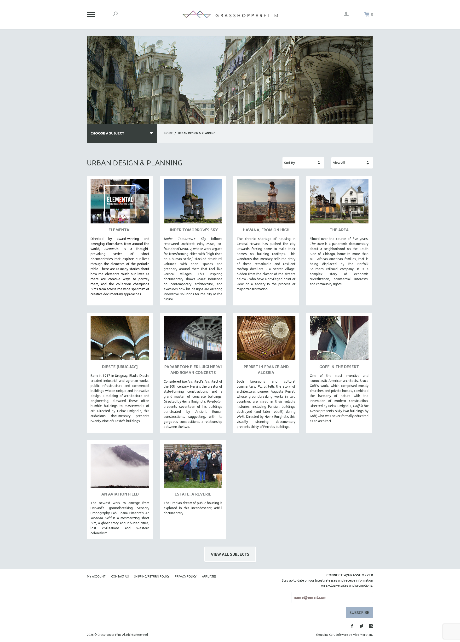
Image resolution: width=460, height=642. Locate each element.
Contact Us (120, 576)
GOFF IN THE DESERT (339, 367)
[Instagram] (371, 626)
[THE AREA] (339, 203)
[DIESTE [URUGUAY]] (120, 340)
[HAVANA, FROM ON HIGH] (266, 203)
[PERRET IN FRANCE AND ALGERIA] (266, 340)
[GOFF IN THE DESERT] (339, 340)
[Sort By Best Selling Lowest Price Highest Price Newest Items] (303, 163)
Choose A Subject (107, 133)
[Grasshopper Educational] (230, 14)
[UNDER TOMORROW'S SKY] (193, 203)
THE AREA (339, 230)
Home (168, 133)
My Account (96, 576)
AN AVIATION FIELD (120, 494)
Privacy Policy (185, 576)
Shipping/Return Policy (151, 576)
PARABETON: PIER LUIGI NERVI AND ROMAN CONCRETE (193, 370)
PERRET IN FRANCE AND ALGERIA (266, 370)
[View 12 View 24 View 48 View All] (352, 163)
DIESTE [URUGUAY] (120, 367)
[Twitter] (361, 626)
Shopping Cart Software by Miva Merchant (344, 634)
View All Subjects (230, 554)
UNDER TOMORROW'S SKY (193, 230)
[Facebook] (352, 626)
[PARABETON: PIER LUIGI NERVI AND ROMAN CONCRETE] (193, 340)
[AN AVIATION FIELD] (120, 467)
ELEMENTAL (120, 230)
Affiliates (209, 576)
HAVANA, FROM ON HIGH (266, 230)
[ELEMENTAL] (120, 203)
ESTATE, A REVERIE (193, 494)
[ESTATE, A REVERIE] (193, 467)
